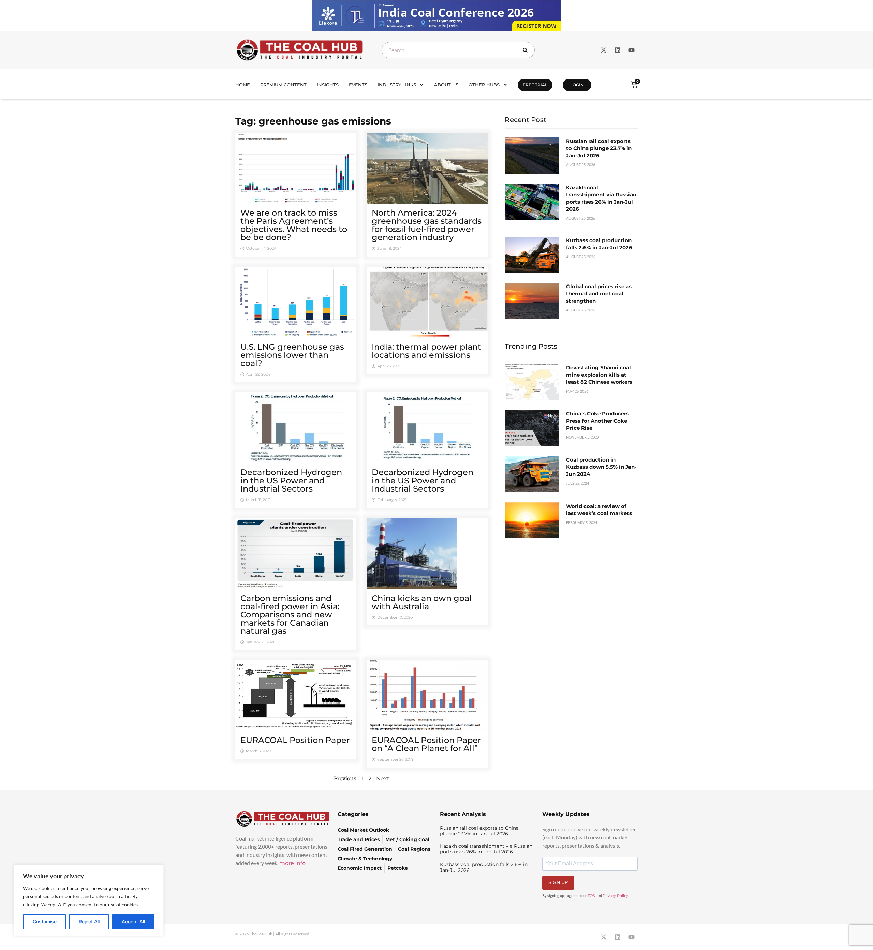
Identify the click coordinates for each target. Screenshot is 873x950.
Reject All (89, 921)
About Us (446, 84)
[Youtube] (631, 50)
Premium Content (283, 84)
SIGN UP (558, 882)
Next (382, 778)
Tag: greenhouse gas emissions (313, 121)
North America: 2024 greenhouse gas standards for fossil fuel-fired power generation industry (427, 225)
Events (358, 84)
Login (577, 84)
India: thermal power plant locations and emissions (426, 351)
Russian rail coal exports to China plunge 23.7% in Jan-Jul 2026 (599, 148)
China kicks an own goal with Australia (422, 602)
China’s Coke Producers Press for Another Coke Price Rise (597, 420)
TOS (591, 895)
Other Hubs (484, 84)
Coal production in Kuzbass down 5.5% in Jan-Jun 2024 (601, 466)
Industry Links (397, 84)
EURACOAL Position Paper (295, 740)
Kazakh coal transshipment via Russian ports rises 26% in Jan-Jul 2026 (486, 849)
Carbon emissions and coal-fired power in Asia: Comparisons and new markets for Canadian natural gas (289, 614)
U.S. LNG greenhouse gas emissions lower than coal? (292, 355)
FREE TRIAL (535, 84)
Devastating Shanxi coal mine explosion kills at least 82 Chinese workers (599, 374)
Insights (328, 84)
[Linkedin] (617, 50)
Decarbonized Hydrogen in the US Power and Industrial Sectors (291, 480)
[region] (89, 900)
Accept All (133, 921)
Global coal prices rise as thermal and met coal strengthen (599, 293)
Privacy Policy (615, 895)
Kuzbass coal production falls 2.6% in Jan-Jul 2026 (484, 867)
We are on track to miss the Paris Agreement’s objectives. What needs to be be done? (293, 225)
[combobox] (458, 50)
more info (292, 863)
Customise (45, 921)
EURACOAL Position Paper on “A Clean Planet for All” (426, 744)
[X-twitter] (603, 50)
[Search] (526, 50)
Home (242, 84)
